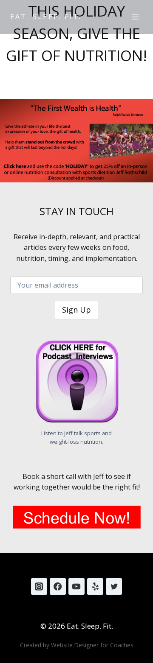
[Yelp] (95, 586)
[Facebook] (58, 586)
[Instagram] (39, 586)
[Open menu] (135, 16)
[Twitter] (114, 586)
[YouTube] (76, 586)
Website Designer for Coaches (92, 645)
